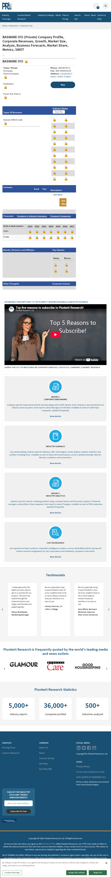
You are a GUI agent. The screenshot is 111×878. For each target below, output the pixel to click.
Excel (36, 189)
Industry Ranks (60, 108)
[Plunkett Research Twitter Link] (84, 749)
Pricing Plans (8, 747)
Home (4, 25)
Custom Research (11, 752)
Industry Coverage (6, 17)
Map (63, 85)
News (93, 15)
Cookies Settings (12, 872)
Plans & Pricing (65, 17)
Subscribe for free (18, 811)
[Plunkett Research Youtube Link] (94, 749)
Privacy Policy (83, 766)
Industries (13, 25)
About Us (43, 747)
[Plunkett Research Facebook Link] (89, 749)
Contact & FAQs (101, 17)
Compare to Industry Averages (32, 216)
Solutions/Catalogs (46, 15)
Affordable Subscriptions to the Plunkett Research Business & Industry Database (46, 302)
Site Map (43, 763)
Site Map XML (45, 768)
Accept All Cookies (77, 872)
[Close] (106, 863)
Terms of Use (48, 843)
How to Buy (78, 17)
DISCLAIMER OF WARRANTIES (91, 777)
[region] (55, 868)
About (87, 15)
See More (64, 202)
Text (44, 189)
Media (58, 15)
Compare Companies (60, 216)
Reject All (98, 872)
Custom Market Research (24, 17)
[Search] (105, 6)
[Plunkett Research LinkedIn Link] (78, 749)
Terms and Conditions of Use (90, 771)
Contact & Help (46, 758)
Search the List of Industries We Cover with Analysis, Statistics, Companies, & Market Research (52, 367)
